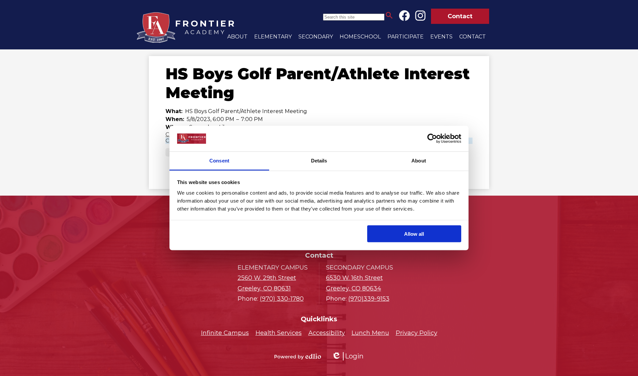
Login (348, 356)
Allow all (414, 234)
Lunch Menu (370, 333)
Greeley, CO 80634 (354, 283)
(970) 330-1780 (282, 298)
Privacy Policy (416, 333)
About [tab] (418, 160)
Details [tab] (319, 160)
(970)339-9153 (368, 298)
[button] (237, 36)
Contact (460, 16)
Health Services (279, 333)
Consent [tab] (219, 160)
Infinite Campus (225, 333)
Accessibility (326, 333)
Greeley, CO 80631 (267, 283)
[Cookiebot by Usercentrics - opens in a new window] (432, 139)
